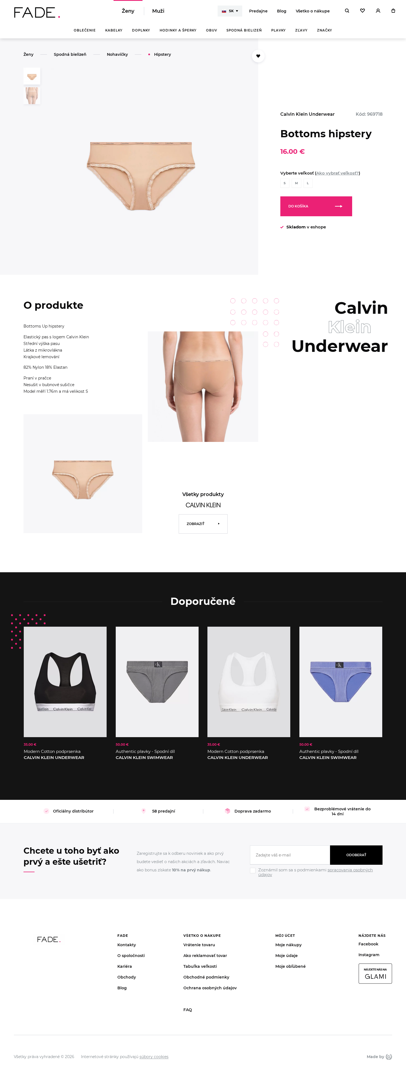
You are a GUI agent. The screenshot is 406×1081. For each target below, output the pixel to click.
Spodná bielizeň (244, 30)
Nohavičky (117, 54)
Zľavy (301, 30)
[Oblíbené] (362, 11)
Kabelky (114, 30)
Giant (388, 1056)
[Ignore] (316, 878)
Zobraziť (195, 524)
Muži (158, 11)
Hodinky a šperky (178, 30)
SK (231, 11)
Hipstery (162, 54)
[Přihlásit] (378, 11)
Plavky (278, 30)
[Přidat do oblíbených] (258, 56)
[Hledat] (347, 11)
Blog (281, 11)
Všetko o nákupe (313, 11)
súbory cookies (153, 1056)
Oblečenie (85, 30)
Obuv (211, 30)
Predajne (258, 11)
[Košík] (393, 11)
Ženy (128, 11)
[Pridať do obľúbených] (97, 636)
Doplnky (141, 30)
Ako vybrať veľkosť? (337, 173)
